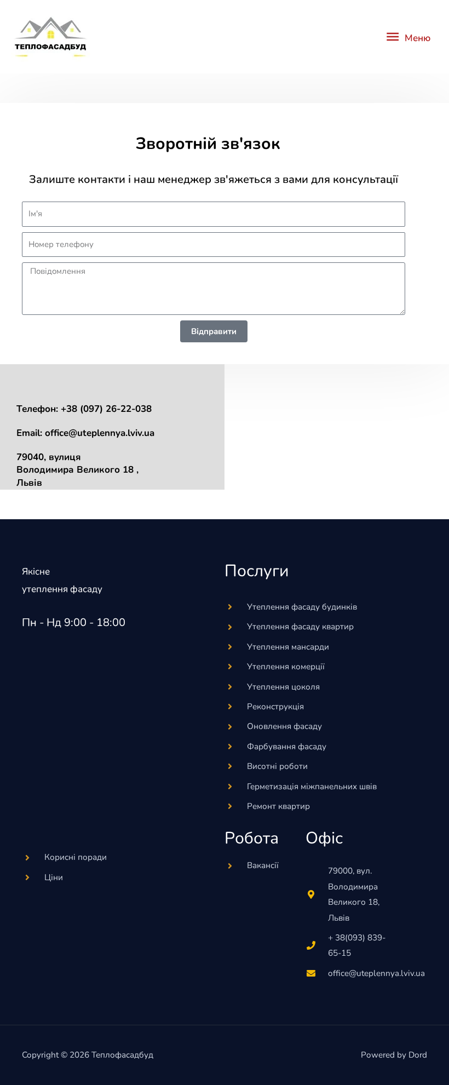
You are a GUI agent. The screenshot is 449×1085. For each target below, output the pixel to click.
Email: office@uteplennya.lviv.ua (85, 433)
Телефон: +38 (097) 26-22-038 (84, 409)
